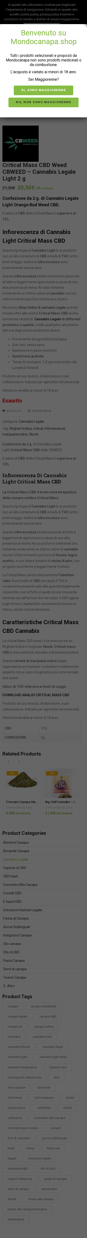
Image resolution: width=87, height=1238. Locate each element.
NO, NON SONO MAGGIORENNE (43, 102)
